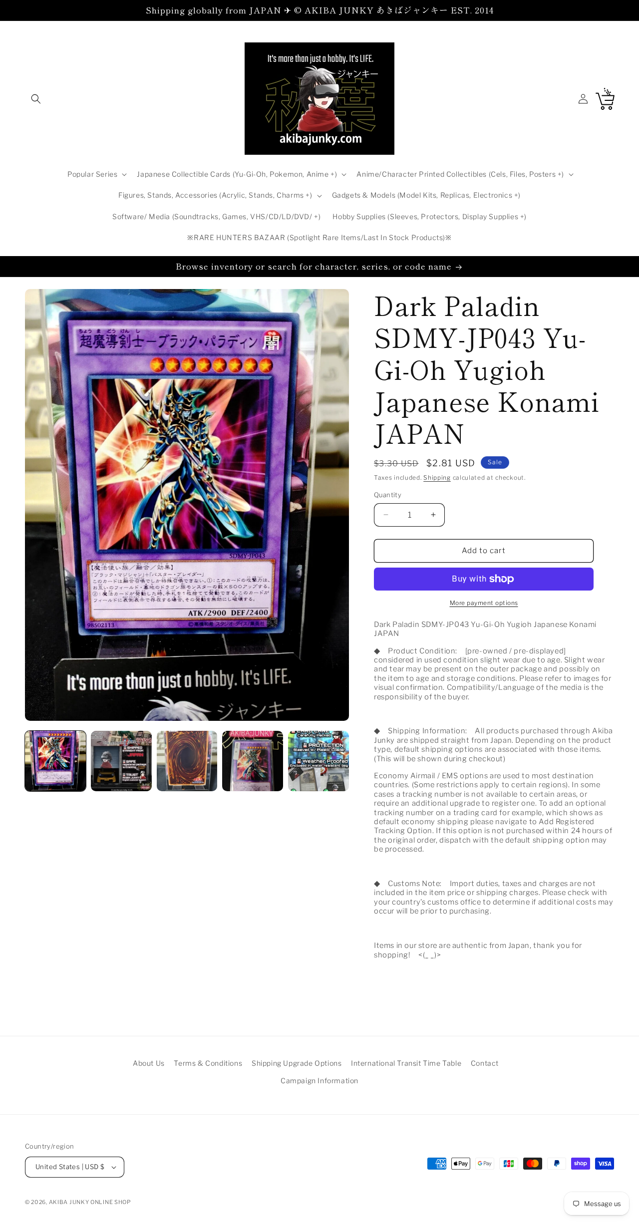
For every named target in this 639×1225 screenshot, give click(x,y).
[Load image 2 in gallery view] (121, 761)
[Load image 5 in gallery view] (318, 761)
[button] (36, 99)
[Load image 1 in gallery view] (55, 761)
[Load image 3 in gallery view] (187, 761)
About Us (149, 1063)
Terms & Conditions (208, 1063)
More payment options (484, 603)
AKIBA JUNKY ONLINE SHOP (90, 1202)
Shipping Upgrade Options (296, 1063)
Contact (485, 1063)
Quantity (387, 495)
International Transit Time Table (406, 1063)
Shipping (437, 477)
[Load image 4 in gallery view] (252, 761)
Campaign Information (319, 1080)
